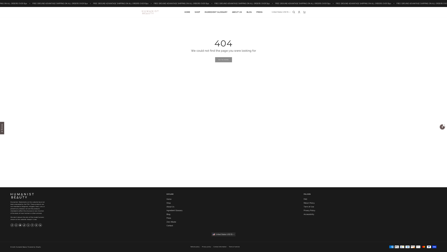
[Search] (294, 12)
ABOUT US (237, 12)
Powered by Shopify (34, 247)
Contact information (220, 247)
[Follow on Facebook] (12, 225)
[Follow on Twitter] (28, 225)
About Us (170, 207)
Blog (168, 214)
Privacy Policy (309, 211)
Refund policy (195, 247)
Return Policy (309, 203)
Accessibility (309, 214)
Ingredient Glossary (175, 211)
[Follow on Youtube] (20, 225)
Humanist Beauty (21, 247)
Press (169, 218)
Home (169, 199)
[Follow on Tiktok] (24, 225)
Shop (169, 203)
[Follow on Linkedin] (40, 225)
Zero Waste (171, 222)
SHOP (197, 12)
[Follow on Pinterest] (32, 225)
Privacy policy (206, 247)
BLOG (249, 12)
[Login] (299, 12)
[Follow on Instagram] (16, 225)
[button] (442, 127)
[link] (223, 59)
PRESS (259, 12)
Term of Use (309, 207)
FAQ (305, 199)
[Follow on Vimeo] (36, 225)
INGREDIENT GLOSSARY (216, 12)
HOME (187, 12)
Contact (170, 226)
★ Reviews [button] (2, 128)
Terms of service (234, 247)
